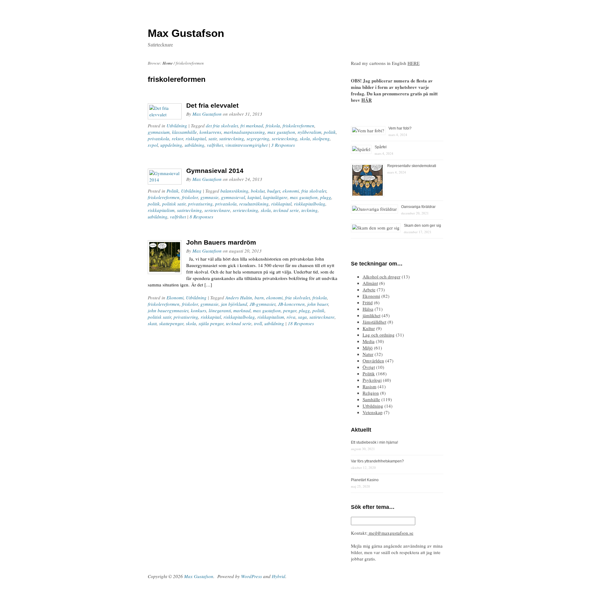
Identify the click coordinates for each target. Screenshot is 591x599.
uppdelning (171, 145)
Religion (371, 393)
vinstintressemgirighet (246, 145)
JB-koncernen (291, 304)
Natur (368, 354)
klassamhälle (184, 132)
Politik (173, 191)
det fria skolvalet (222, 125)
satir (212, 138)
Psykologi (372, 380)
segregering (258, 138)
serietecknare (217, 210)
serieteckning (284, 138)
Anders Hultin (238, 297)
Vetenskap (373, 412)
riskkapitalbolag (309, 204)
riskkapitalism (161, 210)
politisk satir (174, 204)
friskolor (190, 197)
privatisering (200, 204)
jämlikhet (371, 315)
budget (273, 191)
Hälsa (368, 309)
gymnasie (209, 197)
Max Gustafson (207, 114)
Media (369, 341)
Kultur (369, 328)
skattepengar (171, 323)
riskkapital (196, 138)
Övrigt (369, 367)
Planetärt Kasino (365, 480)
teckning (309, 210)
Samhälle (371, 399)
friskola (273, 125)
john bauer (317, 304)
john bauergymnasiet (168, 310)
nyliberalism (309, 132)
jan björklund (234, 304)
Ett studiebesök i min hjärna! (374, 442)
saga (302, 317)
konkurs (198, 310)
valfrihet (215, 145)
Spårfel (381, 147)
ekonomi (291, 191)
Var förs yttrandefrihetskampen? (377, 461)
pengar (289, 310)
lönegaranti (220, 310)
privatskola (158, 138)
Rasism (369, 386)
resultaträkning (254, 204)
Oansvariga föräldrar (418, 207)
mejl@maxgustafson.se (390, 533)
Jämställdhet (374, 322)
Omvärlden (373, 360)
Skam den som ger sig (422, 225)
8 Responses (201, 217)
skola (305, 138)
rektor (177, 138)
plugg (325, 197)
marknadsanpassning (244, 132)
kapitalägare (275, 197)
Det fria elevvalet (212, 105)
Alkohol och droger (381, 277)
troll (258, 323)
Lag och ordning (379, 335)
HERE (414, 63)
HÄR (366, 100)
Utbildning (177, 125)
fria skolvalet (313, 191)
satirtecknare (322, 317)
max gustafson (281, 132)
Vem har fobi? (400, 128)
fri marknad (251, 125)
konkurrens (210, 132)
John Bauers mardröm (221, 242)
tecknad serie (286, 210)
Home (168, 63)
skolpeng (321, 138)
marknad (242, 310)
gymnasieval (233, 197)
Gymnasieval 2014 (214, 170)
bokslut (258, 191)
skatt (152, 323)
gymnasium (159, 132)
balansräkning (234, 191)
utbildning (194, 145)
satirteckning (231, 138)
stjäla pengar (211, 323)
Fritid (368, 302)
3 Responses (283, 145)
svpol (153, 145)
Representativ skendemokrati (411, 166)
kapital (254, 197)
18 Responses (301, 323)
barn (259, 297)
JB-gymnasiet (262, 304)
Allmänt (370, 283)
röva (291, 317)
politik (330, 132)
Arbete (369, 289)
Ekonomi (175, 297)
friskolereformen (298, 125)
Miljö (368, 348)
